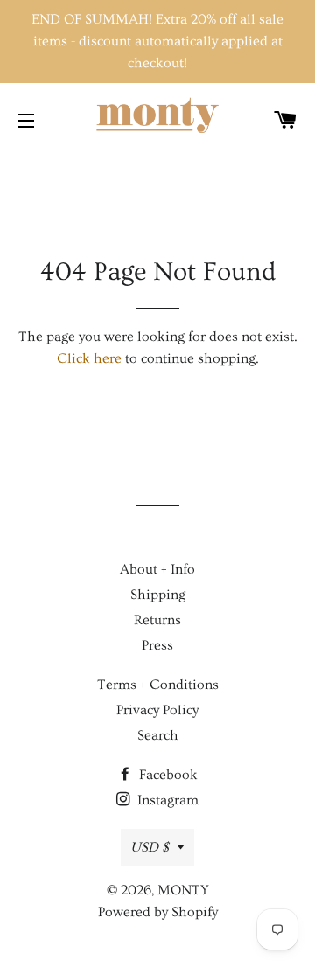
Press (157, 645)
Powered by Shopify (158, 912)
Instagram (166, 800)
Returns (157, 620)
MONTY (183, 890)
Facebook (167, 775)
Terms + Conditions (158, 684)
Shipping (158, 594)
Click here (89, 358)
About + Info (157, 569)
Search (157, 735)
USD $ (149, 847)
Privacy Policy (157, 710)
